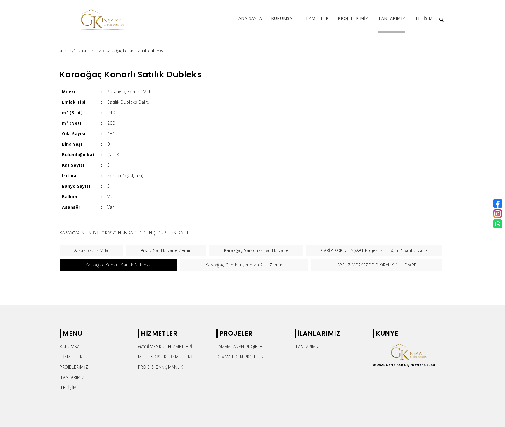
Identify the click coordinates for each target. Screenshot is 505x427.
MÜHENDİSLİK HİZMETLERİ (165, 357)
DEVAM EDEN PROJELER (240, 357)
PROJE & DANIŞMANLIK (160, 367)
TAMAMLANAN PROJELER (240, 346)
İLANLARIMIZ (72, 377)
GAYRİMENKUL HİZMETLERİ (165, 346)
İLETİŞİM (68, 387)
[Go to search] (441, 19)
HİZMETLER (71, 357)
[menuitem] (250, 19)
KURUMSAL (71, 346)
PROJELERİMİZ (74, 367)
